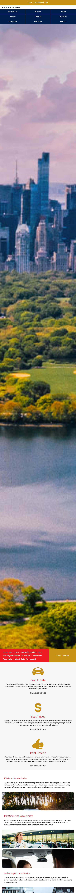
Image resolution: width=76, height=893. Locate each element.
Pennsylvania (13, 21)
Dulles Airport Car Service (12, 7)
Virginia (63, 11)
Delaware (38, 16)
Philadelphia (63, 16)
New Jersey (38, 21)
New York (63, 21)
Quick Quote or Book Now (38, 3)
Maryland (13, 16)
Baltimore (38, 11)
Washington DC (12, 11)
